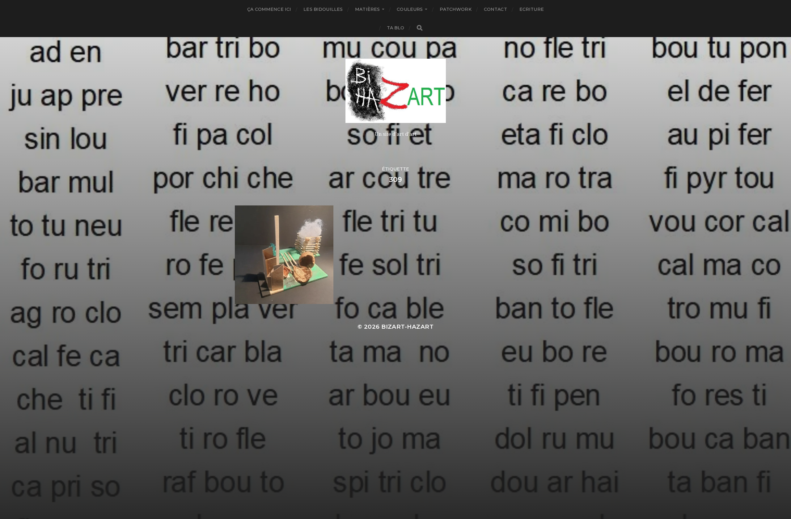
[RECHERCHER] (420, 28)
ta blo (395, 28)
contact (495, 9)
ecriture (531, 9)
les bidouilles (323, 9)
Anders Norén (409, 341)
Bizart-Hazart (407, 326)
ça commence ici (269, 9)
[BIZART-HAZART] (395, 91)
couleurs (410, 9)
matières (367, 9)
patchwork (455, 9)
